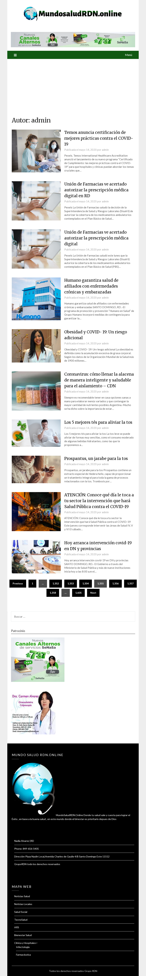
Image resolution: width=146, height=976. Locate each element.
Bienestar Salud (23, 935)
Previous (18, 583)
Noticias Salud (22, 896)
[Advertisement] (73, 85)
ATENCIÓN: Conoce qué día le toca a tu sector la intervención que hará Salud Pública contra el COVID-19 (99, 500)
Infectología (23, 946)
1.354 (85, 583)
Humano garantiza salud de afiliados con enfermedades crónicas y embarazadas (91, 286)
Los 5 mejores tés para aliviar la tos (98, 422)
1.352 (56, 583)
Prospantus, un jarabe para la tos (96, 458)
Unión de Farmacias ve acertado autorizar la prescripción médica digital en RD (96, 190)
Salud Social (20, 911)
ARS (16, 927)
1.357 (130, 583)
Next (93, 592)
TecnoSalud (20, 919)
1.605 (78, 592)
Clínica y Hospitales (25, 942)
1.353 (70, 583)
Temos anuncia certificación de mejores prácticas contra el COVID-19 (98, 138)
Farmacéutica (23, 954)
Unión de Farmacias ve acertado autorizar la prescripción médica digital (96, 238)
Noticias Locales (23, 904)
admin (105, 149)
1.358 (53, 592)
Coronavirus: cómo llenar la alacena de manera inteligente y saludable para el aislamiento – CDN (99, 380)
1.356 (115, 583)
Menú (128, 54)
